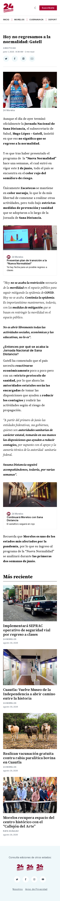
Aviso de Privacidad (36, 889)
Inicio (6, 19)
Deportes (54, 19)
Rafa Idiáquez (11, 831)
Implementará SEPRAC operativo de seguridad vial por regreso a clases (26, 630)
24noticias (9, 48)
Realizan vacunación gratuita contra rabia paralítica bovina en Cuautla (29, 758)
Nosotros (18, 889)
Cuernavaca (36, 19)
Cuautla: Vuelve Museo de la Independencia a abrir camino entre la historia (29, 694)
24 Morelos (9, 639)
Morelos (19, 19)
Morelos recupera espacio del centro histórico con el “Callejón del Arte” (28, 822)
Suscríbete (48, 7)
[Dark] (35, 7)
